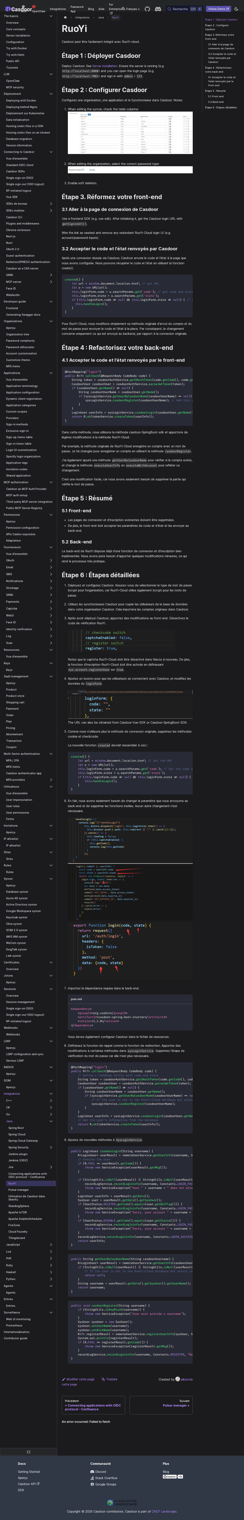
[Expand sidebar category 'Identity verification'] (51, 629)
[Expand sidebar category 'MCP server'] (51, 282)
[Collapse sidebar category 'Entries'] (51, 1299)
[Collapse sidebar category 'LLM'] (51, 74)
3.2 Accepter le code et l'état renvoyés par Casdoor (222, 58)
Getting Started (29, 1472)
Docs (13, 9)
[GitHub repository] (147, 9)
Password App (77, 9)
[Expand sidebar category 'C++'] (51, 1101)
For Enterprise (116, 7)
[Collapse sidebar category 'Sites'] (51, 852)
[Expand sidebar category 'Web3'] (51, 615)
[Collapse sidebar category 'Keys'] (51, 663)
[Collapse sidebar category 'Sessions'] (51, 989)
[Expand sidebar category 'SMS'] (51, 574)
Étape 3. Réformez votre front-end (219, 36)
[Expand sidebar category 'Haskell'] (51, 1272)
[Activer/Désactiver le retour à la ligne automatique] (181, 279)
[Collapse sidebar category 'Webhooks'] (51, 1028)
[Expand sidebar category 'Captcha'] (51, 609)
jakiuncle (187, 1379)
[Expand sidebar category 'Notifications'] (51, 581)
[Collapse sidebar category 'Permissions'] (51, 515)
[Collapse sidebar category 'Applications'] (51, 373)
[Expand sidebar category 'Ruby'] (51, 1265)
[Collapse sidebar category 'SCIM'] (51, 1080)
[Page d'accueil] (65, 17)
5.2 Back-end (216, 102)
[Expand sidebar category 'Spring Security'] (51, 1147)
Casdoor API (27, 1484)
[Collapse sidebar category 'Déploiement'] (51, 94)
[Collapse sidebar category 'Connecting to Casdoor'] (51, 152)
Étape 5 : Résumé (215, 90)
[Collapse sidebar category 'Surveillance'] (51, 1312)
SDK (21, 1490)
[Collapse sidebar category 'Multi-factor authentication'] (51, 754)
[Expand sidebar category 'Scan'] (51, 643)
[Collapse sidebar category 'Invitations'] (51, 826)
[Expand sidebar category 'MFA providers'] (51, 780)
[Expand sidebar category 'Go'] (51, 1114)
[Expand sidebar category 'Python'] (51, 1279)
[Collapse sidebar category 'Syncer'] (51, 879)
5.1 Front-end (216, 96)
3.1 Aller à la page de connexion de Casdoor (221, 46)
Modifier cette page (80, 1379)
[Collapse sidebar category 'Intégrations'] (51, 1094)
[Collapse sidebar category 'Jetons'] (51, 976)
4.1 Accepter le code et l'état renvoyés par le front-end (222, 81)
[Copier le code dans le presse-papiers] (188, 279)
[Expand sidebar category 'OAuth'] (51, 560)
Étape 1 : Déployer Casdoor (221, 19)
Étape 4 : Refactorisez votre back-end (218, 69)
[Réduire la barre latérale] (28, 1452)
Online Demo (216, 9)
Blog (91, 9)
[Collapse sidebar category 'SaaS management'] (51, 676)
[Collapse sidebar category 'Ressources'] (51, 650)
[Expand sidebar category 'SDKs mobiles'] (51, 211)
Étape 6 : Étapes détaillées (221, 107)
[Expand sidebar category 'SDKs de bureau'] (51, 204)
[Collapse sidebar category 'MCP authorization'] (51, 482)
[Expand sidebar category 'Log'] (51, 636)
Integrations (58, 9)
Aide (101, 9)
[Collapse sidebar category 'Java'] (51, 1121)
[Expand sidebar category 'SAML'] (51, 275)
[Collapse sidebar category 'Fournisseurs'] (51, 547)
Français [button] (131, 9)
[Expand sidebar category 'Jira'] (51, 1167)
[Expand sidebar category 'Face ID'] (51, 622)
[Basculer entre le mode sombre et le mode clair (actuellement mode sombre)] (236, 9)
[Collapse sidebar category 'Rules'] (51, 865)
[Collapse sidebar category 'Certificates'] (51, 962)
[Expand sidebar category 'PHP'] (51, 1258)
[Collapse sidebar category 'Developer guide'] (51, 301)
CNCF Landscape (164, 1511)
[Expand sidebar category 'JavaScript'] (51, 1245)
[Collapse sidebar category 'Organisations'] (51, 321)
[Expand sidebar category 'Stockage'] (51, 588)
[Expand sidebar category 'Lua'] (51, 1251)
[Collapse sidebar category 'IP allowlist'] (51, 839)
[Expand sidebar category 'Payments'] (51, 602)
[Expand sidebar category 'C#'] (51, 1107)
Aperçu (22, 1478)
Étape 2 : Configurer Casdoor (217, 27)
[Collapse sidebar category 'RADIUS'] (51, 1067)
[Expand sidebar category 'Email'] (51, 567)
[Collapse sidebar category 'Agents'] (51, 1286)
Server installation (104, 66)
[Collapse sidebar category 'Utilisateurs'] (51, 787)
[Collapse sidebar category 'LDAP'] (51, 1041)
